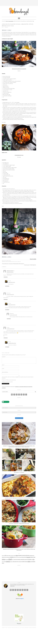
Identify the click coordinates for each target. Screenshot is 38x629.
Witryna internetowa (5, 372)
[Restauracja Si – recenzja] (19, 470)
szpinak (5, 561)
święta (3, 563)
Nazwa (3, 364)
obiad (18, 261)
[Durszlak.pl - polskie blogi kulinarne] (19, 623)
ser (33, 559)
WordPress (34, 627)
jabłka (13, 261)
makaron (31, 557)
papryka (15, 559)
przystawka (29, 559)
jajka (17, 557)
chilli (5, 555)
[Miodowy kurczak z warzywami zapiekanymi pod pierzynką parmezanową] (19, 496)
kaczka (15, 261)
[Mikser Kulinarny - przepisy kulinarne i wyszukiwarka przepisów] (19, 621)
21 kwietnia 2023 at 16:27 (10, 328)
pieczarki (22, 559)
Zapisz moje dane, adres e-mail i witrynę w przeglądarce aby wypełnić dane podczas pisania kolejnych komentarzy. (17, 377)
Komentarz (4, 356)
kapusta (20, 557)
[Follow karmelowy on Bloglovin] (19, 598)
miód (34, 557)
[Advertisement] (20, 3)
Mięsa (10, 260)
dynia (5, 557)
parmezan (19, 559)
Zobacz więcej (12, 585)
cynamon (6, 261)
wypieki (23, 561)
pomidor (25, 559)
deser (17, 555)
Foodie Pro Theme (10, 627)
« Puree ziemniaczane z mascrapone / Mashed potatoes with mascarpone (13, 263)
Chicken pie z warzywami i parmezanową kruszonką (19, 523)
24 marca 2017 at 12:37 (11, 304)
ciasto (7, 555)
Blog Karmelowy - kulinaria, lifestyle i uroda (19, 11)
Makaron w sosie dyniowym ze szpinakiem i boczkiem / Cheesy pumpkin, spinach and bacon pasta (19, 550)
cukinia (9, 555)
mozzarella (6, 559)
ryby (31, 559)
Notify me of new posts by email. (8, 381)
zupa (31, 561)
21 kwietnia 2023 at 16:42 (12, 343)
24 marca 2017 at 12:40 (13, 314)
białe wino (3, 555)
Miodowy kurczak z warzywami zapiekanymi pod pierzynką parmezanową (19, 498)
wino (17, 561)
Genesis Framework (25, 627)
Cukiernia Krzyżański (10, 270)
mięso (17, 261)
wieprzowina (15, 561)
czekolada (14, 555)
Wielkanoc (11, 561)
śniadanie (33, 561)
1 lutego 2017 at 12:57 (11, 282)
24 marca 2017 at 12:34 (10, 294)
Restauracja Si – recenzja (19, 472)
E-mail (3, 368)
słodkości (8, 561)
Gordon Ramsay (10, 261)
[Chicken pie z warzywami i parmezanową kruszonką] (19, 522)
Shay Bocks (16, 627)
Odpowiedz (6, 299)
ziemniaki (26, 561)
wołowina (20, 561)
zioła (20, 261)
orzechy (13, 559)
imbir (14, 557)
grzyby (11, 557)
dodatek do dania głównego (23, 555)
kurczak (28, 557)
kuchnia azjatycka (24, 557)
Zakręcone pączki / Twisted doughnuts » (30, 264)
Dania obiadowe (7, 260)
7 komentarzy (6, 27)
